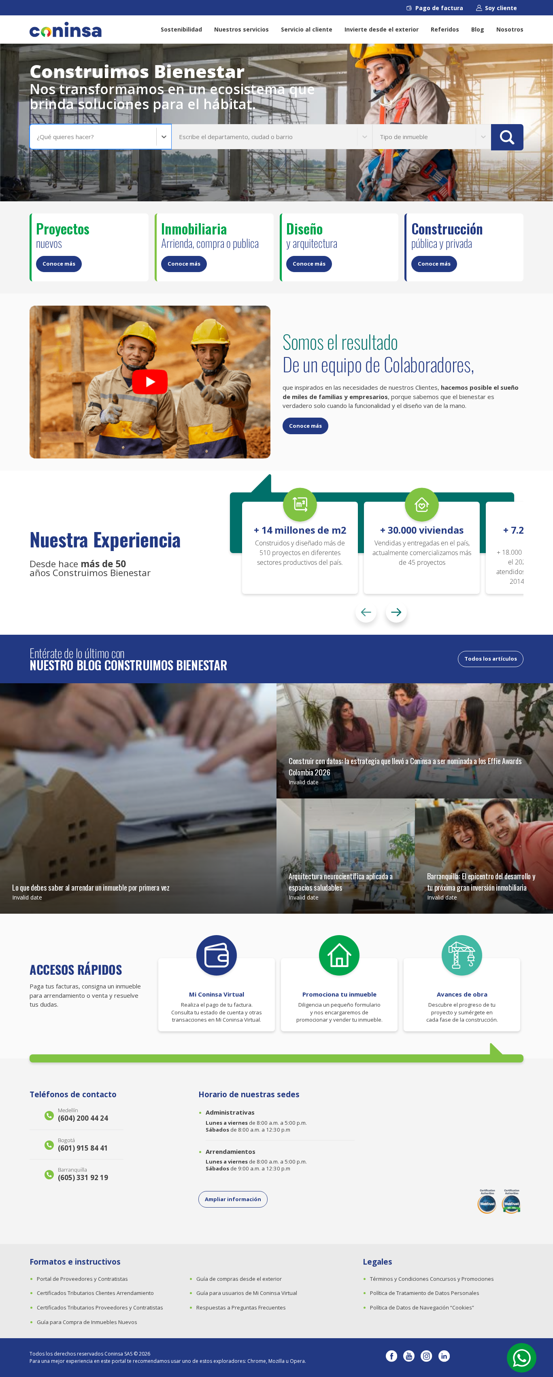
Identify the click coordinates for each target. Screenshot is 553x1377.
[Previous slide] (365, 612)
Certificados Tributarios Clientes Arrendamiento (95, 1293)
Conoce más (59, 263)
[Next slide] (396, 612)
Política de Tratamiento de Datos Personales (424, 1293)
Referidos (445, 29)
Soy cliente (501, 8)
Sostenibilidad (181, 29)
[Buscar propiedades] (507, 137)
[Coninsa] (66, 29)
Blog (477, 29)
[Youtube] (409, 1357)
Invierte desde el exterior (382, 29)
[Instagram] (426, 1357)
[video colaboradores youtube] (150, 382)
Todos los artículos (490, 658)
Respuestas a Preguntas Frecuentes (241, 1307)
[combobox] (37, 137)
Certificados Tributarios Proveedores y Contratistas (100, 1307)
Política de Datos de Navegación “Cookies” (422, 1307)
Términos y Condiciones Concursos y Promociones (432, 1278)
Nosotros (509, 29)
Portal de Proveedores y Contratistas (82, 1278)
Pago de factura (439, 8)
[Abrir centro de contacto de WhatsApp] (521, 1358)
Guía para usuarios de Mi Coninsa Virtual (246, 1293)
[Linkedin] (444, 1357)
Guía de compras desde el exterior (239, 1278)
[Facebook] (391, 1357)
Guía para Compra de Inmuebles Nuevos (87, 1322)
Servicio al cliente (306, 29)
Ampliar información (233, 1199)
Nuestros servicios (241, 29)
